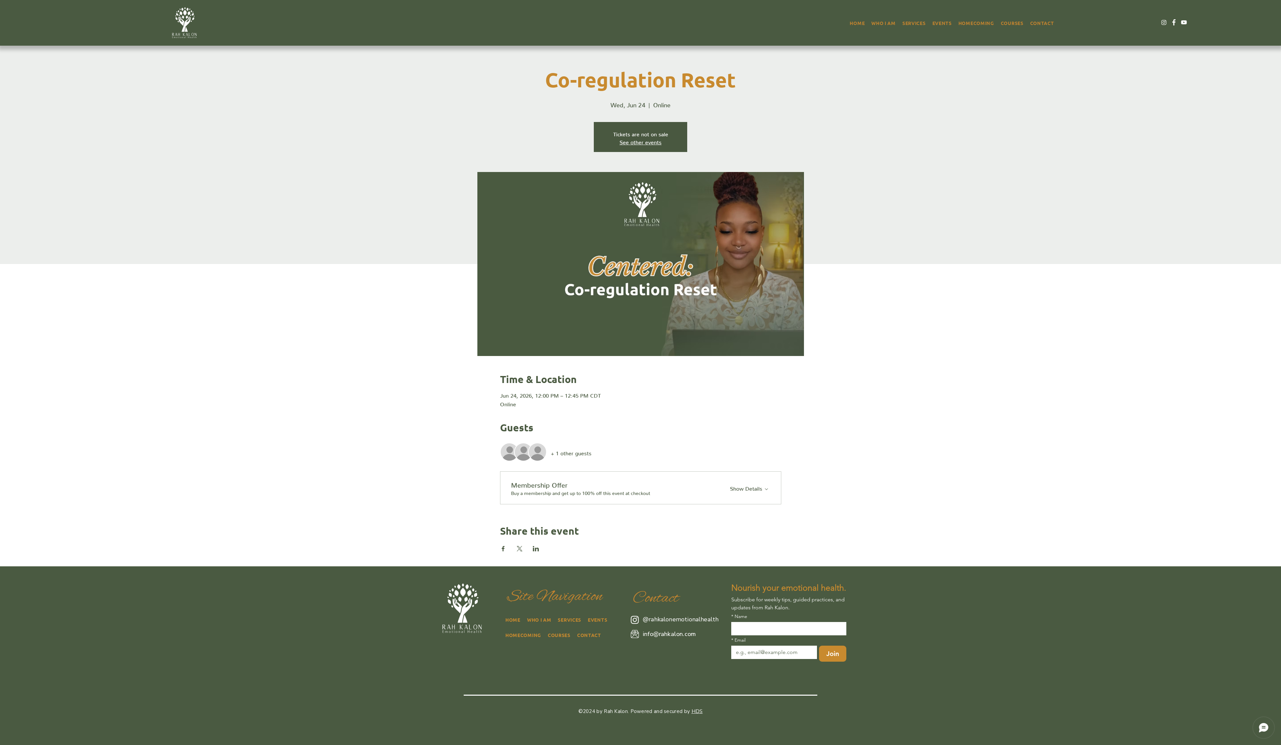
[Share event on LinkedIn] (536, 548)
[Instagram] (1164, 22)
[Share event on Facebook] (503, 548)
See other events (640, 141)
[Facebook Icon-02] (1174, 22)
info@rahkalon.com (669, 634)
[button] (914, 23)
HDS (697, 711)
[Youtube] (1184, 22)
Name (739, 616)
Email (738, 640)
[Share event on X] (519, 548)
